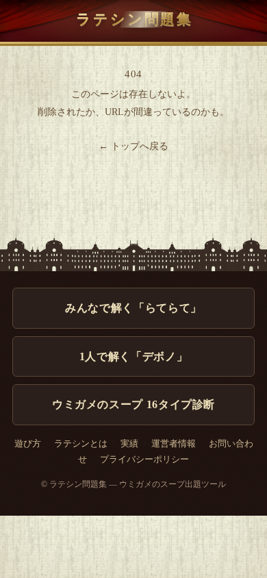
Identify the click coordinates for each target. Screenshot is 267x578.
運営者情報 (173, 444)
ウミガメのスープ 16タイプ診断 (133, 404)
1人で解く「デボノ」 (133, 356)
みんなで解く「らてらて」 (133, 308)
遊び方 (27, 444)
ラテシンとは (80, 444)
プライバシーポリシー (144, 459)
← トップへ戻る (133, 146)
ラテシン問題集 (134, 19)
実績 (129, 444)
